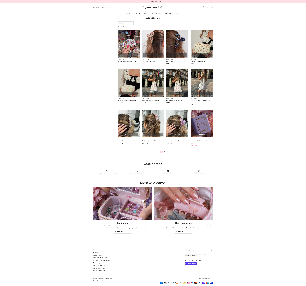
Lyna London (101, 278)
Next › (168, 152)
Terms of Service (99, 265)
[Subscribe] (212, 250)
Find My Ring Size (98, 255)
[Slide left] (94, 1)
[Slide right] (211, 1)
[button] (204, 7)
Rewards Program (99, 268)
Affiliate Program (99, 271)
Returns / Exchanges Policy (102, 260)
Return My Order (98, 263)
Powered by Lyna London (99, 281)
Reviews (96, 252)
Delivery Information (100, 258)
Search (95, 250)
